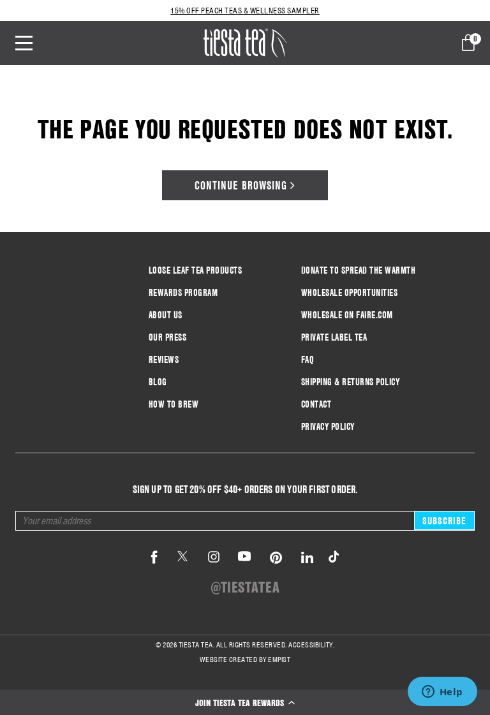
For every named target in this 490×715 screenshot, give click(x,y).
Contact (316, 404)
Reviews (164, 359)
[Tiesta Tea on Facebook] (154, 558)
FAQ (308, 359)
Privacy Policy (328, 426)
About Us (165, 315)
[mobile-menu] (33, 42)
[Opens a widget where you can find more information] (442, 693)
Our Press (168, 337)
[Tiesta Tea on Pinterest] (276, 558)
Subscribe (444, 520)
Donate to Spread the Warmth (358, 270)
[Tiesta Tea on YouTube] (244, 557)
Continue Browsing (242, 185)
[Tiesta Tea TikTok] (331, 557)
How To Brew (174, 404)
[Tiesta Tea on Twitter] (182, 557)
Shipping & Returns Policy (350, 382)
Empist (279, 659)
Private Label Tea (334, 337)
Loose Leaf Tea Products (195, 270)
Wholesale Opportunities (349, 292)
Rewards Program (183, 292)
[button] (245, 702)
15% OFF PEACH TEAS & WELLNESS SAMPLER (245, 10)
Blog (158, 382)
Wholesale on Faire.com (347, 315)
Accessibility (310, 645)
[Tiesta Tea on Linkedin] (307, 558)
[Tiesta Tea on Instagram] (213, 557)
